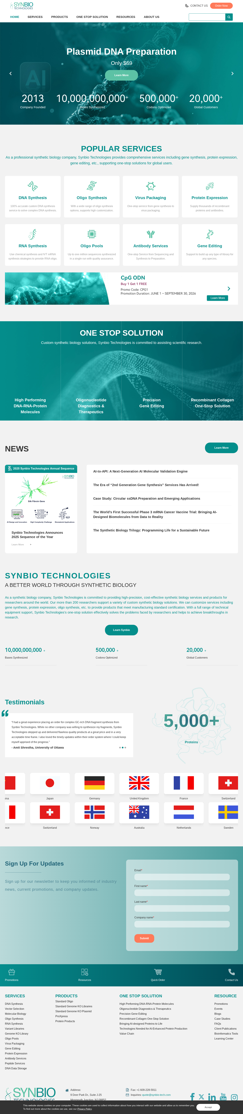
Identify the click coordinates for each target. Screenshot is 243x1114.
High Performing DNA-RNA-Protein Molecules (147, 1003)
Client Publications (225, 1028)
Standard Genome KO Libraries (73, 1006)
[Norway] (11, 813)
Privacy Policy (84, 1109)
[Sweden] (145, 813)
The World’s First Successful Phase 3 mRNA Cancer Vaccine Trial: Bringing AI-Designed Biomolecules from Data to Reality (155, 514)
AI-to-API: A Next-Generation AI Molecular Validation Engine (140, 471)
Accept (208, 1107)
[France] (145, 783)
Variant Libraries (14, 1028)
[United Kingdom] (100, 783)
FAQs (217, 1023)
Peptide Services (15, 1063)
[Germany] (55, 783)
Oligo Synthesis (14, 1018)
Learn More (121, 75)
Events (218, 1008)
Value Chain (127, 1033)
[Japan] (11, 783)
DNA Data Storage (16, 1068)
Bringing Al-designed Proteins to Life (141, 1023)
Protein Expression (16, 1053)
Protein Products (65, 1021)
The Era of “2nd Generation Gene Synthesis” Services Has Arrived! (146, 485)
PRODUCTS (59, 17)
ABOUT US (151, 17)
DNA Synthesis (14, 1003)
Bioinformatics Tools (226, 1033)
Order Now (221, 5)
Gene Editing (12, 1048)
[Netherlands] (100, 813)
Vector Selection (14, 1008)
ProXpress (61, 1016)
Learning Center (223, 1038)
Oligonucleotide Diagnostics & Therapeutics (145, 1008)
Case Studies (222, 1018)
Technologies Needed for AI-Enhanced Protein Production (153, 1028)
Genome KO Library (16, 1033)
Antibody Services (15, 1058)
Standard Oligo (64, 1001)
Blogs (217, 1013)
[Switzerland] (189, 783)
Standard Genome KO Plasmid (73, 1011)
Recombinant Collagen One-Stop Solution (144, 1018)
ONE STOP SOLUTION (92, 17)
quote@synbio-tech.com (156, 1094)
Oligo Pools (12, 1038)
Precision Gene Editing (133, 1013)
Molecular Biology (15, 1013)
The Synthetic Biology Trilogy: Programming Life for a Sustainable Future (151, 530)
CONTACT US (199, 5)
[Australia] (55, 813)
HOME (14, 17)
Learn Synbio (121, 630)
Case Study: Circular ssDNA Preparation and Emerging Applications (146, 498)
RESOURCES (125, 17)
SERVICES (35, 17)
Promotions (221, 1003)
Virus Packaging (14, 1043)
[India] (189, 813)
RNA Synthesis (14, 1023)
